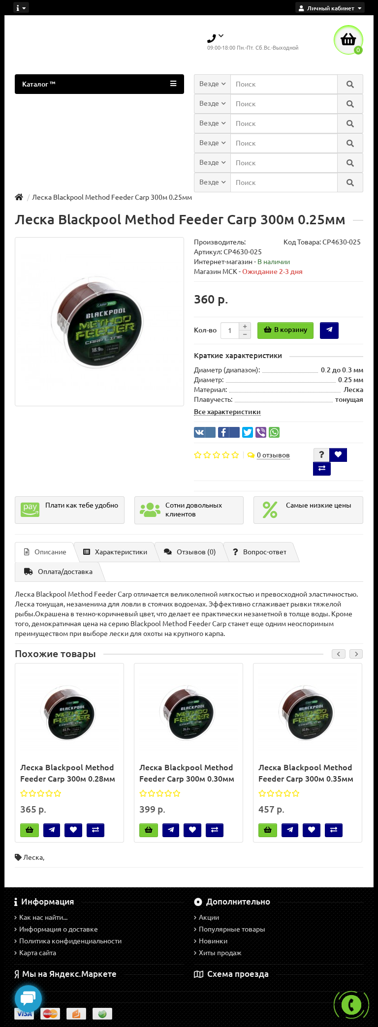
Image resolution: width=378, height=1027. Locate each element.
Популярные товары (232, 929)
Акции (209, 917)
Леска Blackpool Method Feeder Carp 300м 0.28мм (67, 773)
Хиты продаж (220, 953)
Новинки (213, 941)
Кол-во (205, 330)
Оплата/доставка (65, 571)
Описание (50, 552)
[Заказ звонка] (351, 1005)
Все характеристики (227, 412)
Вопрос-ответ (264, 552)
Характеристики (121, 552)
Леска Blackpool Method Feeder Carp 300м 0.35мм (305, 773)
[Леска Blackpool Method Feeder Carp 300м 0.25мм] (99, 321)
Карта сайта (37, 953)
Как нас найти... (43, 917)
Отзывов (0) (196, 552)
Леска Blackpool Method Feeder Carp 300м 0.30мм (186, 773)
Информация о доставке (58, 929)
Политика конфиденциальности (70, 941)
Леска (33, 857)
